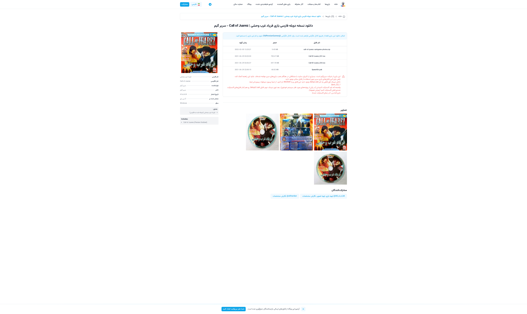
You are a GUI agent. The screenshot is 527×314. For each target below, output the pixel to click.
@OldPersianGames (272, 35)
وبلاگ (249, 4)
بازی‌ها (327, 4)
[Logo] (343, 4)
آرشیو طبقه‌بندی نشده (264, 4)
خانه (336, 4)
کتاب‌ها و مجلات (314, 4)
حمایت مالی (238, 4)
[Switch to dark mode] (205, 4)
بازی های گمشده (283, 4)
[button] (196, 4)
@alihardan (292, 196)
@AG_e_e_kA (339, 196)
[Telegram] (210, 4)
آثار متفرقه (299, 4)
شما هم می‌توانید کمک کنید (233, 309)
